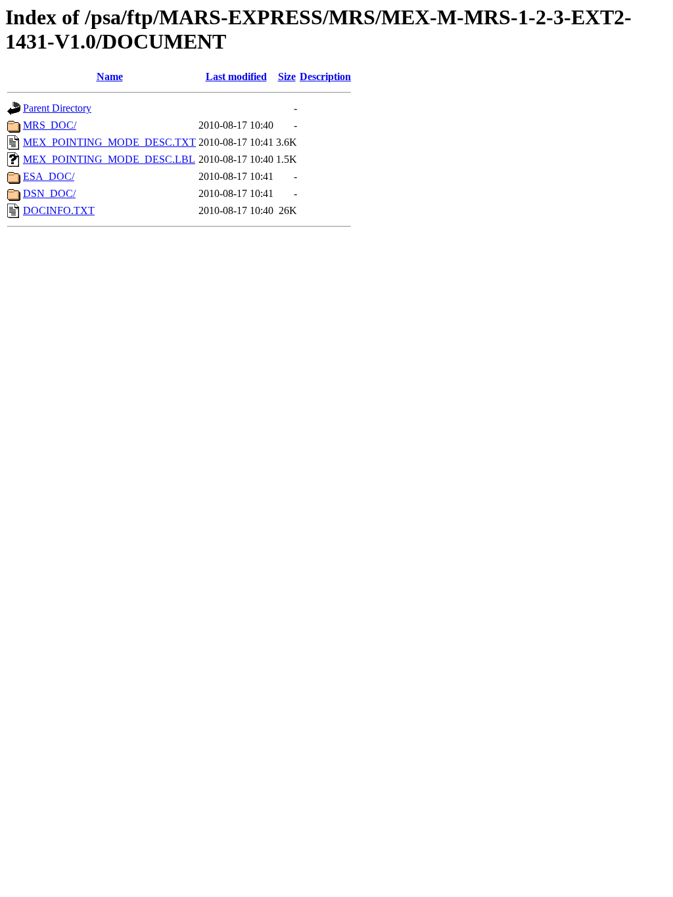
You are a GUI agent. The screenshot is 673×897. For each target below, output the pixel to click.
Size (287, 76)
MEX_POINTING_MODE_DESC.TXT (109, 142)
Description (325, 76)
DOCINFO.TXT (59, 210)
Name (110, 76)
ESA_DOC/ (48, 176)
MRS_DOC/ (49, 125)
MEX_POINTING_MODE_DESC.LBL (109, 159)
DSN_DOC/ (49, 193)
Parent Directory (57, 108)
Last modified (236, 76)
